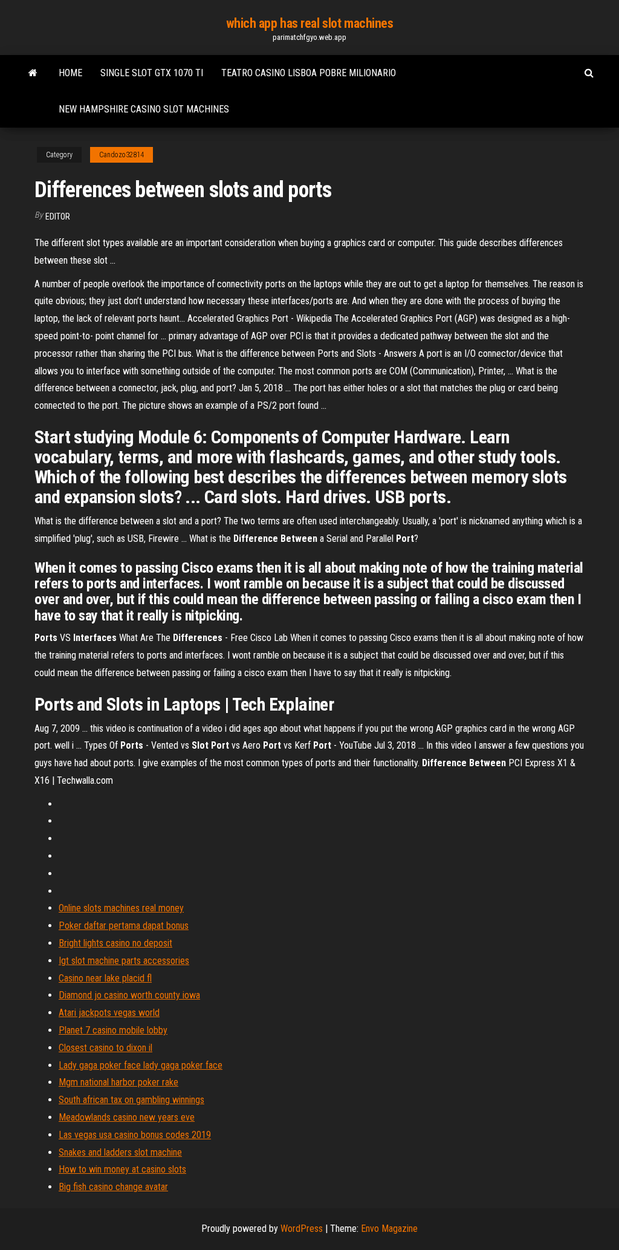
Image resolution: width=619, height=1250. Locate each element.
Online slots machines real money (121, 908)
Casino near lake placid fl (105, 978)
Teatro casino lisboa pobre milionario (308, 73)
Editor (57, 216)
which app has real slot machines (310, 23)
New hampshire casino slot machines (144, 109)
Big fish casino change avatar (113, 1187)
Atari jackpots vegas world (109, 1012)
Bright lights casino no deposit (115, 943)
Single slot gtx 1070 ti (151, 73)
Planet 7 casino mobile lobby (113, 1030)
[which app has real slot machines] (33, 73)
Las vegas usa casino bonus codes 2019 (135, 1135)
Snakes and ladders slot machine (120, 1152)
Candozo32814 (121, 155)
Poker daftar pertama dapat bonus (124, 925)
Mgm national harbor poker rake (118, 1082)
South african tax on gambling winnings (131, 1099)
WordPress (301, 1228)
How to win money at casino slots (122, 1169)
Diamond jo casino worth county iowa (129, 995)
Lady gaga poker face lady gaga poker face (140, 1065)
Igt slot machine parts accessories (124, 960)
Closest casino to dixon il (105, 1047)
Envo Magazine (389, 1228)
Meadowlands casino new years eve (127, 1117)
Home (70, 73)
